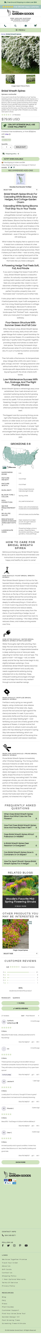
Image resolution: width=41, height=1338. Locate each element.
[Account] (26, 25)
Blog (4, 1297)
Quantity (4, 144)
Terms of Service (10, 1282)
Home (3, 34)
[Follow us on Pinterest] (20, 1245)
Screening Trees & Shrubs (14, 1323)
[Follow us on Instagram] (14, 1245)
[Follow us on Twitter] (8, 1245)
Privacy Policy (8, 1286)
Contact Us (7, 1272)
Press (4, 1303)
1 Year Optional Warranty (14, 1279)
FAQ (4, 1300)
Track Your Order (10, 1263)
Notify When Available (13, 159)
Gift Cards (7, 1269)
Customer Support (10, 1310)
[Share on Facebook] (8, 167)
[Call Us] (5, 25)
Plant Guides (8, 1307)
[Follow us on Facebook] (2, 1245)
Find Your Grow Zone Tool (14, 1313)
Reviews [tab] (5, 998)
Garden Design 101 (11, 1317)
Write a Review (25, 1009)
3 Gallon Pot (6, 140)
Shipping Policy (9, 1276)
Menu (21, 30)
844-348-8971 (10, 1235)
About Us (6, 1266)
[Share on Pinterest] (14, 167)
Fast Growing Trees (11, 1320)
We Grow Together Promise (14, 1259)
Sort (23, 1015)
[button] (20, 115)
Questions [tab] (16, 998)
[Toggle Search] (15, 25)
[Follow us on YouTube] (26, 1245)
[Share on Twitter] (11, 167)
